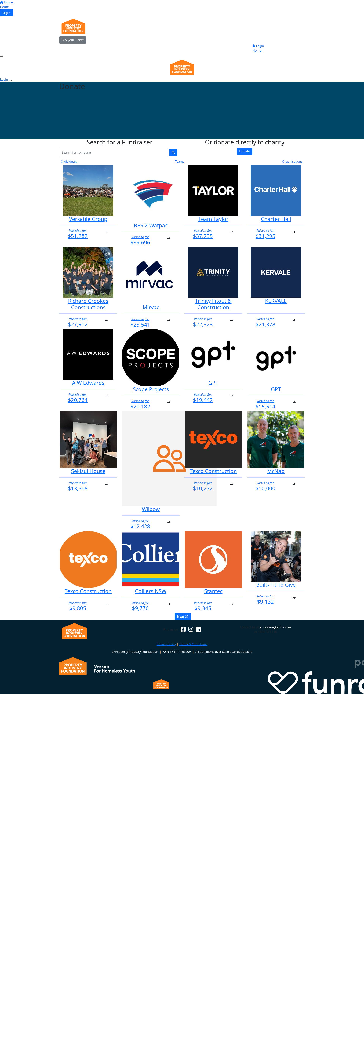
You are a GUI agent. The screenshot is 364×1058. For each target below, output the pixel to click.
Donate (244, 151)
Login (6, 13)
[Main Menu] (1, 56)
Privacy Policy (166, 644)
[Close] (10, 80)
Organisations (292, 161)
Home (8, 2)
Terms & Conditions (193, 644)
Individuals (69, 161)
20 (182, 617)
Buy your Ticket (73, 40)
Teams (179, 161)
